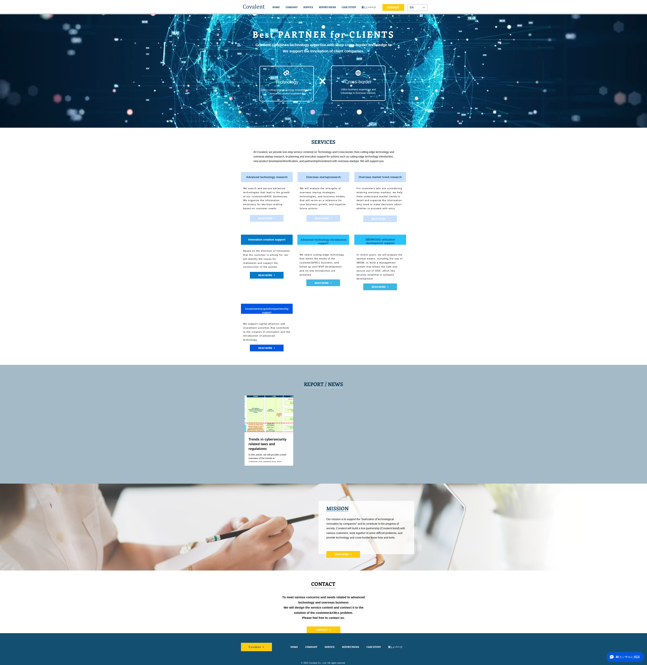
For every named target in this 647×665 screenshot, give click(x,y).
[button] (308, 7)
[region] (286, 83)
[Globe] (358, 73)
